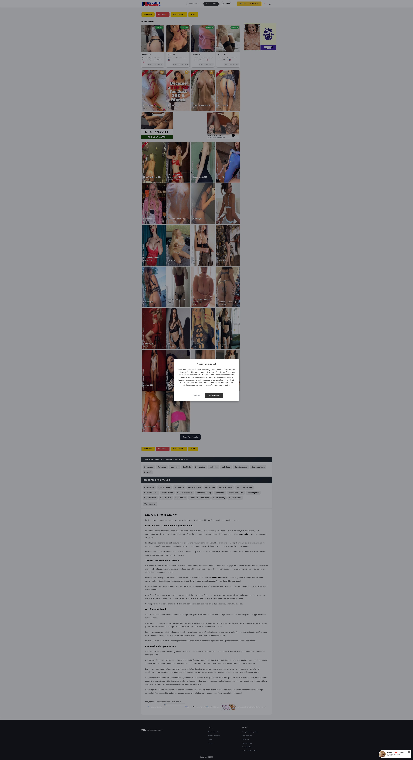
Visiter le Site (214, 395)
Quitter (197, 395)
